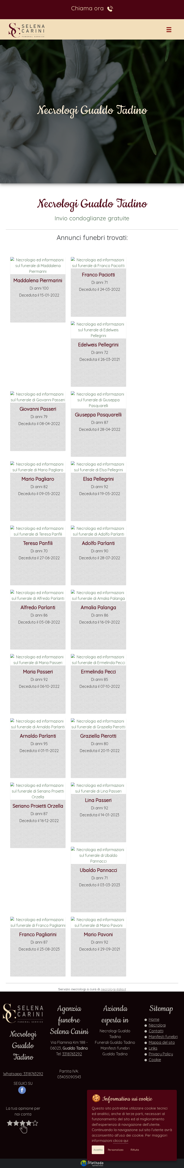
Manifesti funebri (163, 1036)
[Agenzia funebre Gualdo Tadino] (27, 30)
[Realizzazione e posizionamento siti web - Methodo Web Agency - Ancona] (92, 1162)
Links (153, 1048)
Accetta (98, 1149)
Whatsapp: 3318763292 (23, 1073)
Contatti (156, 1030)
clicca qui (120, 1140)
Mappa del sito (162, 1042)
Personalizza (115, 1149)
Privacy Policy (161, 1053)
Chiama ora (89, 8)
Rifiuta (135, 1149)
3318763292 (72, 1053)
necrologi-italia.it (113, 989)
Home (154, 1019)
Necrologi (157, 1025)
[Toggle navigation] (168, 30)
